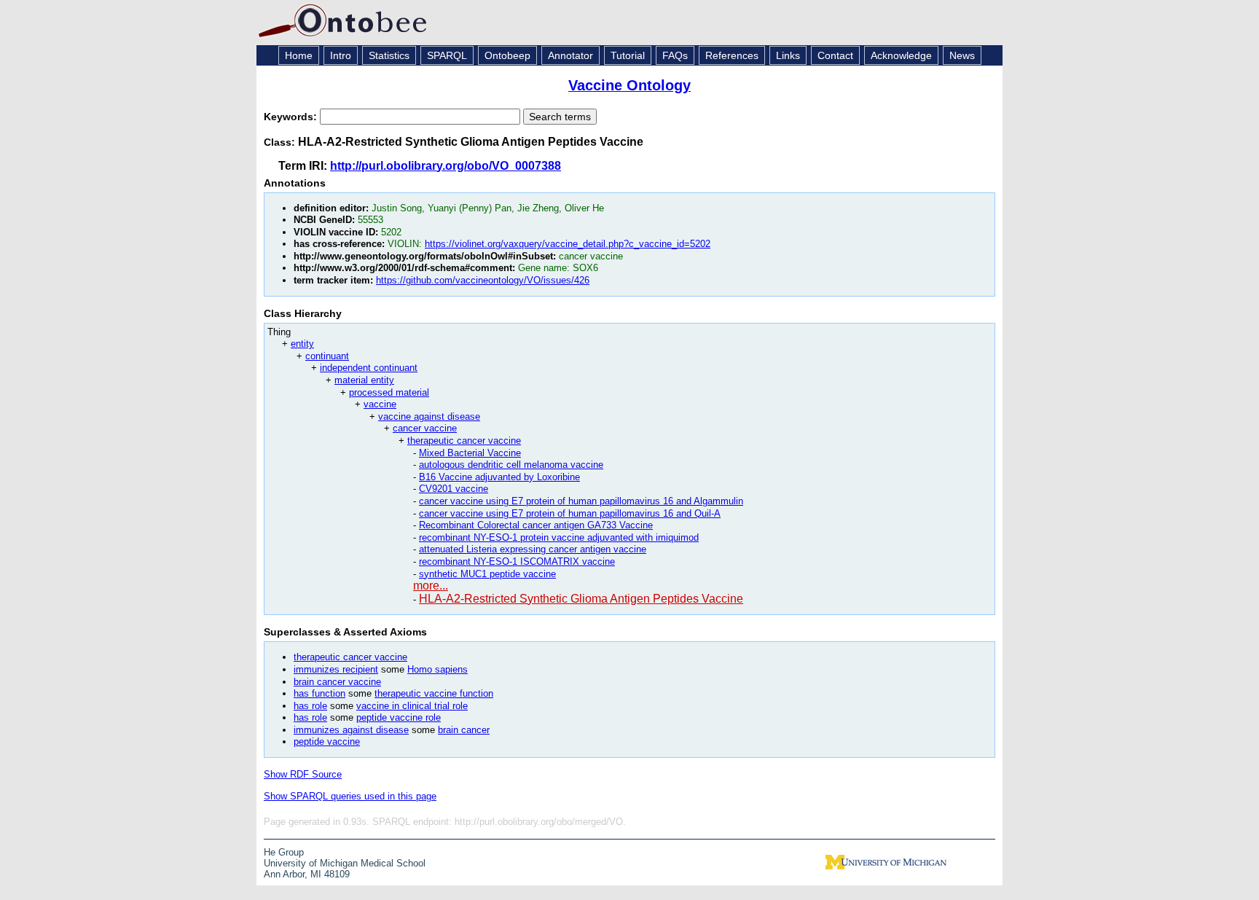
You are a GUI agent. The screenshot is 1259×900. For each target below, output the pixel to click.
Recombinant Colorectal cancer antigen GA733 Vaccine (536, 525)
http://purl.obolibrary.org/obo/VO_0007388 (445, 166)
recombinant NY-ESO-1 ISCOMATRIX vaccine (517, 561)
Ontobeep (507, 55)
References (731, 55)
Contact (835, 55)
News (962, 55)
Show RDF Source (303, 774)
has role (310, 705)
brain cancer (464, 729)
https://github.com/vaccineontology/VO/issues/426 (482, 280)
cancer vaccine (425, 428)
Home (299, 55)
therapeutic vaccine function (433, 693)
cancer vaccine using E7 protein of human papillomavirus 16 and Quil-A (570, 513)
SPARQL (447, 55)
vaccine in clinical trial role (412, 705)
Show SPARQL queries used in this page (350, 796)
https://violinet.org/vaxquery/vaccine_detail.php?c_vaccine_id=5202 (567, 243)
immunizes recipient (336, 669)
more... (430, 585)
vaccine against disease (429, 416)
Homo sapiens (437, 669)
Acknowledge (901, 55)
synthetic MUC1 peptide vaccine (487, 573)
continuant (327, 356)
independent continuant (368, 367)
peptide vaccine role (398, 717)
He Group (284, 852)
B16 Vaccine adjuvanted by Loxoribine (499, 476)
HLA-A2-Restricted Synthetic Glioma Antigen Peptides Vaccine (581, 598)
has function (319, 693)
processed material (389, 392)
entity (302, 343)
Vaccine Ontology (629, 85)
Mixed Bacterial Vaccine (470, 452)
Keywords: (292, 116)
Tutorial (628, 55)
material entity (364, 380)
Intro (340, 55)
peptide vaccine (327, 741)
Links (788, 55)
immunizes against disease (351, 729)
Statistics (389, 55)
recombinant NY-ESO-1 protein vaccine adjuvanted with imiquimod (559, 537)
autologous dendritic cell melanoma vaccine (511, 464)
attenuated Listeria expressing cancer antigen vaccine (532, 549)
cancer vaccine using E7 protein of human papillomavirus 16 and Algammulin (581, 501)
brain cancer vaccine (337, 681)
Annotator (570, 55)
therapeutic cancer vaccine (464, 440)
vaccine (380, 404)
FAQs (675, 55)
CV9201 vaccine (453, 488)
